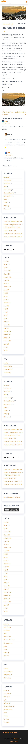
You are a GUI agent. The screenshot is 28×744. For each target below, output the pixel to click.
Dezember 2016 (7, 331)
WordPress (16, 739)
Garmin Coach (7, 183)
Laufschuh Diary (7, 190)
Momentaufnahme (7, 24)
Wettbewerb (6, 209)
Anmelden (6, 363)
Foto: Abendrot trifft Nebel (14, 497)
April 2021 (6, 268)
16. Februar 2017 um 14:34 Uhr (9, 137)
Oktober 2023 (7, 264)
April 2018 (6, 299)
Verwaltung (6, 206)
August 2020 (6, 280)
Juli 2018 (6, 293)
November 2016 (7, 334)
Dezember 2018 (7, 287)
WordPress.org (7, 372)
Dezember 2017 (7, 303)
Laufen (5, 187)
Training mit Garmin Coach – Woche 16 (13, 233)
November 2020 (7, 271)
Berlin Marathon (7, 180)
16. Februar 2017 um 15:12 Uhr (9, 155)
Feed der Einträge (8, 366)
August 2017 (6, 306)
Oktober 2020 (7, 274)
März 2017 (6, 322)
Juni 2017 (6, 312)
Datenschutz (13, 733)
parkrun (5, 199)
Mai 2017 (6, 315)
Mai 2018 (6, 296)
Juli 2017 (6, 309)
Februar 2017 (7, 325)
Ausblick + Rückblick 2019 (10, 230)
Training (5, 202)
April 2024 (6, 261)
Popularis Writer (14, 741)
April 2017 (6, 318)
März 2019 (6, 283)
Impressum (6, 733)
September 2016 (7, 341)
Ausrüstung (6, 177)
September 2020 (7, 277)
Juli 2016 (6, 347)
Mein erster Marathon (9, 193)
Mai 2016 (6, 350)
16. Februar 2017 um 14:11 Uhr (6, 123)
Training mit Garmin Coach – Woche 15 (13, 237)
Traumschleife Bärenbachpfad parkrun (13, 221)
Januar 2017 (6, 328)
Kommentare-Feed (8, 369)
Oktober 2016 (7, 338)
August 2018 (6, 290)
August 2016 (6, 344)
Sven (4, 31)
